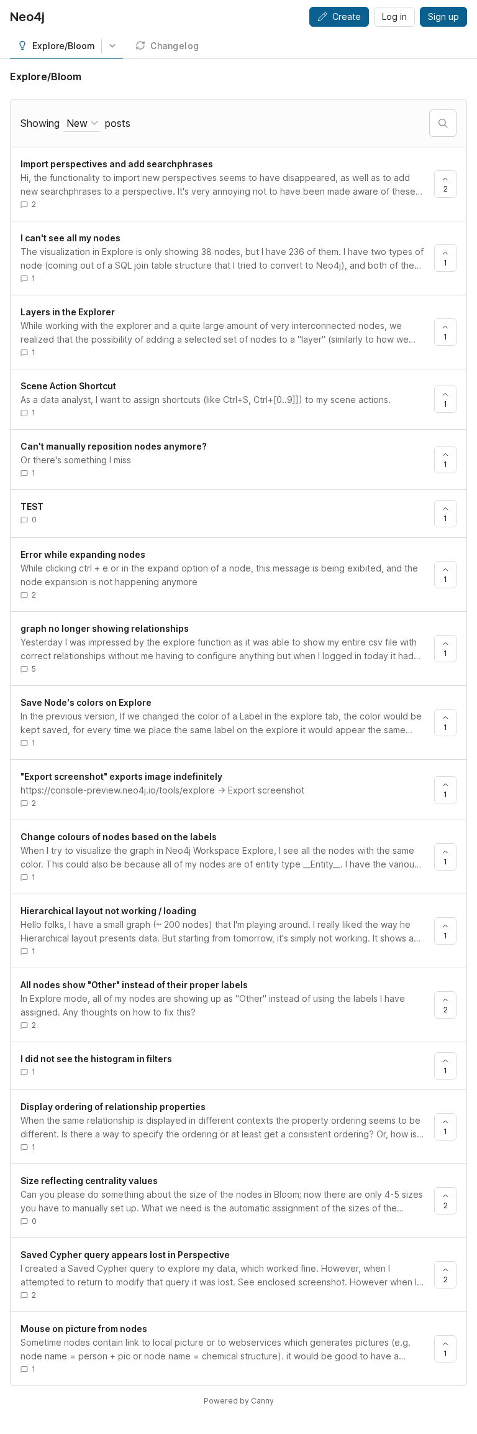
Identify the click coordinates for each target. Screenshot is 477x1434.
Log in (394, 16)
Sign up (443, 16)
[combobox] (82, 123)
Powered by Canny (239, 1400)
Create (346, 16)
